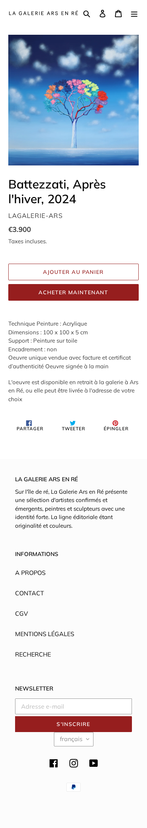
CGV (21, 613)
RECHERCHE (33, 654)
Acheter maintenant (73, 292)
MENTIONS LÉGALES (44, 634)
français (71, 739)
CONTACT (29, 593)
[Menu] (134, 13)
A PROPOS (30, 572)
